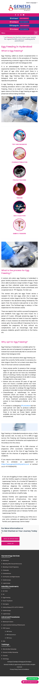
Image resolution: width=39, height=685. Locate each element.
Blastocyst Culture (7, 621)
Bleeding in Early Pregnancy (10, 567)
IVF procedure (25, 405)
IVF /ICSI (5, 591)
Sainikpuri (16, 661)
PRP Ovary (9, 638)
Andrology (5, 658)
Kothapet (10, 661)
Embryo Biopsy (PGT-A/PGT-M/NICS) (12, 607)
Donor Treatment (7, 600)
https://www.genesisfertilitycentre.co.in (15, 464)
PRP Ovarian (6, 628)
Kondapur (28, 661)
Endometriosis (6, 573)
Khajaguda (22, 661)
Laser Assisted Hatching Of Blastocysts (13, 625)
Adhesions (5, 560)
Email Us (10, 543)
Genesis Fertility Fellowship (10, 652)
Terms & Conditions (23, 669)
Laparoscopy (6, 583)
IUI (3, 594)
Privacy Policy (14, 669)
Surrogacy (5, 604)
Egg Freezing (6, 597)
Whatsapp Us (33, 678)
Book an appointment (11, 538)
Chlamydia (5, 570)
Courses (5, 655)
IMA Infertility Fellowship (9, 649)
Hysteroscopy (6, 580)
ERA (3, 641)
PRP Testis (9, 631)
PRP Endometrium (11, 634)
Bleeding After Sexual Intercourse (12, 563)
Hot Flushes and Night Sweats (11, 576)
